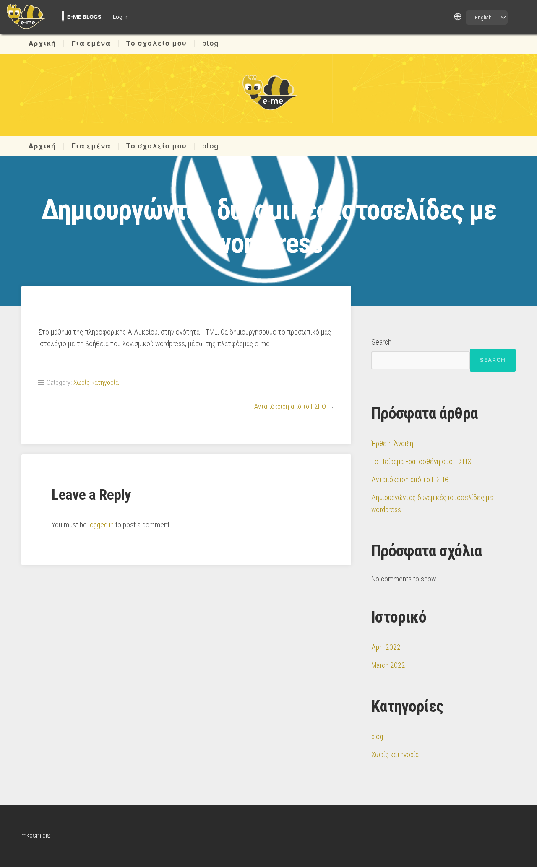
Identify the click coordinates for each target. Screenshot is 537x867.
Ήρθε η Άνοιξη (392, 443)
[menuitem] (26, 17)
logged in (101, 525)
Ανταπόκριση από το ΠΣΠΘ (290, 406)
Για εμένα (91, 43)
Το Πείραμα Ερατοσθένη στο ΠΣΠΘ (421, 461)
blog (210, 43)
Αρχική (42, 43)
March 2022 (388, 665)
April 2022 (386, 647)
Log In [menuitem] (121, 16)
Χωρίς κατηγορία (96, 383)
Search (381, 342)
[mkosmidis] (268, 91)
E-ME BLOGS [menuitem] (84, 16)
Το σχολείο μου (156, 43)
